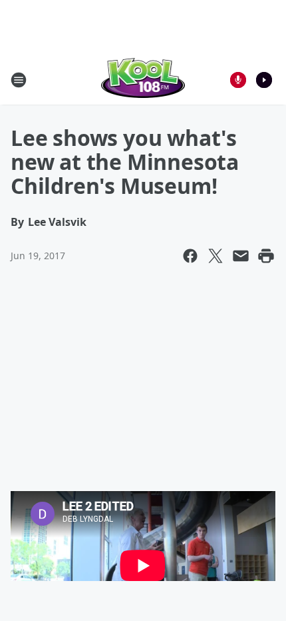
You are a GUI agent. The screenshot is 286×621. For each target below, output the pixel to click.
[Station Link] (143, 79)
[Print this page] (266, 256)
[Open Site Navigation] (19, 80)
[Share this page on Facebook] (190, 256)
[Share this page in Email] (240, 256)
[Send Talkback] (238, 80)
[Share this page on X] (215, 256)
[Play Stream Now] (264, 80)
